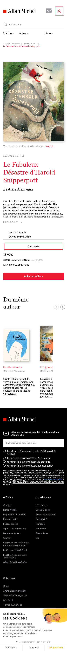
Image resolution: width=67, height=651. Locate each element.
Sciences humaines (45, 514)
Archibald (8, 600)
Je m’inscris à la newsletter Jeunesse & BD (30, 465)
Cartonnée (33, 246)
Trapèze (49, 145)
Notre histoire (10, 509)
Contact (7, 505)
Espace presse (10, 523)
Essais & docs (43, 509)
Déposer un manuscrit (14, 514)
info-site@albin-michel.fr (53, 479)
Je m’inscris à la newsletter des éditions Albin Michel (31, 452)
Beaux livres (42, 533)
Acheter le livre (33, 276)
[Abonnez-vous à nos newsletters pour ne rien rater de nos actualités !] (47, 10)
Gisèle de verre (12, 367)
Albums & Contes (30, 43)
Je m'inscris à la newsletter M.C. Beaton (29, 457)
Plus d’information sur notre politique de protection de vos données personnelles (33, 483)
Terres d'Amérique (12, 604)
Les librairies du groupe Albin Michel (15, 556)
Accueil (6, 43)
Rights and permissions (15, 528)
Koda (6, 586)
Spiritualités (42, 519)
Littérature (41, 505)
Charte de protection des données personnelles (16, 544)
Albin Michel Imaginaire (15, 562)
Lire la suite (10, 222)
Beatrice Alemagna (18, 189)
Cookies (7, 537)
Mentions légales (12, 533)
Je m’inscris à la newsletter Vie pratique (28, 461)
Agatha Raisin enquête (15, 590)
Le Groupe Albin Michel (15, 550)
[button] (56, 307)
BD (37, 537)
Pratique (40, 523)
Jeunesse (16, 43)
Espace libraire (10, 519)
